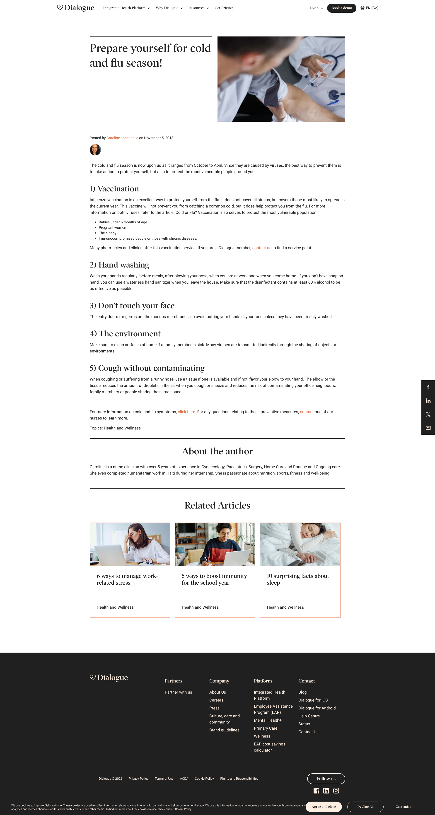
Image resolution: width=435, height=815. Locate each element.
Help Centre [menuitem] (309, 716)
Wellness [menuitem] (262, 736)
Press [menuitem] (214, 708)
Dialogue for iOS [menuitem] (313, 700)
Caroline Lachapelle (122, 138)
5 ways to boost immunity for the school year (214, 579)
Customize (403, 807)
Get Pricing (224, 8)
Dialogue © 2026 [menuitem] (110, 779)
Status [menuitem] (304, 724)
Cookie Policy (183, 809)
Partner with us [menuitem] (178, 692)
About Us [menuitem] (217, 692)
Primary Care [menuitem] (266, 728)
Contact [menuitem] (307, 681)
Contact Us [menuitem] (309, 732)
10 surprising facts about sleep (298, 579)
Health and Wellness (122, 428)
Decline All (365, 807)
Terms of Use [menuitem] (164, 779)
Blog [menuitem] (303, 692)
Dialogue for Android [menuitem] (317, 708)
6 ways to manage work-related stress (127, 579)
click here (186, 412)
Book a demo (341, 8)
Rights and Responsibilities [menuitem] (239, 779)
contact (307, 412)
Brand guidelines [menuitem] (224, 730)
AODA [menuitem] (184, 779)
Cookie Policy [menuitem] (204, 779)
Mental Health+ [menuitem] (268, 720)
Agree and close (324, 807)
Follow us (326, 778)
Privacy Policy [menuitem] (138, 779)
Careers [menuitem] (216, 700)
